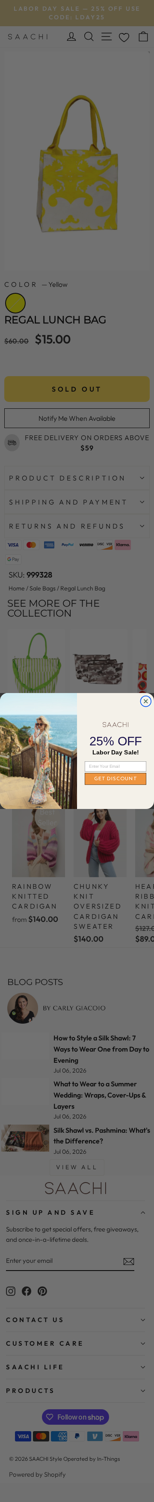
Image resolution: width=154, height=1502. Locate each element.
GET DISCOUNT (115, 778)
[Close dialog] (146, 701)
